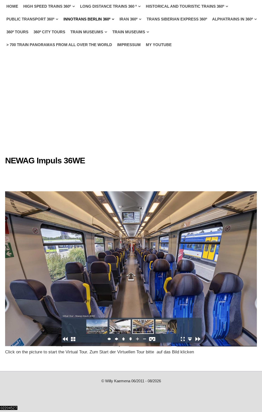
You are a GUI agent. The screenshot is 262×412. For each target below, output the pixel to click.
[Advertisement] (46, 176)
